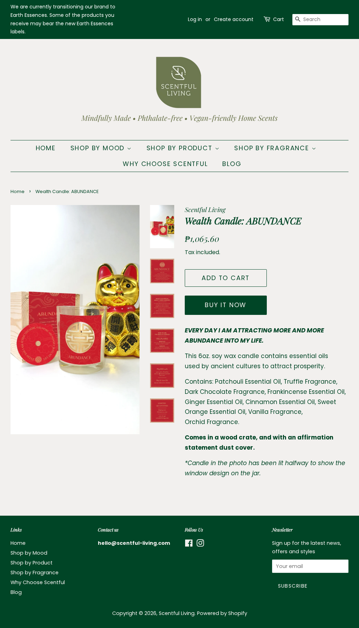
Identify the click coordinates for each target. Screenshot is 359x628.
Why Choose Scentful (165, 163)
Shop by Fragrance (272, 148)
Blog (231, 163)
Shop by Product (181, 148)
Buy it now (225, 304)
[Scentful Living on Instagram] (200, 544)
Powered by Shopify (222, 613)
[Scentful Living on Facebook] (189, 544)
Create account (233, 19)
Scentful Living (177, 613)
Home (46, 148)
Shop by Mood (98, 148)
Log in (195, 19)
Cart (278, 19)
